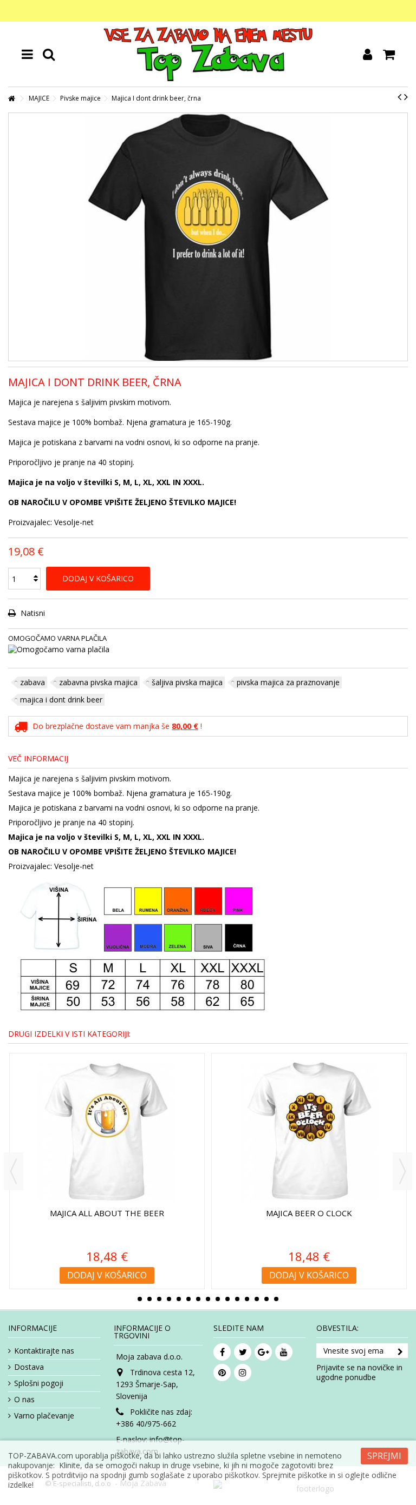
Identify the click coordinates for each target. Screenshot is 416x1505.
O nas (24, 1399)
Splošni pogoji (38, 1383)
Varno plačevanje (44, 1416)
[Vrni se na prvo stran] (11, 98)
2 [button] (149, 1299)
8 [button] (208, 1299)
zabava (32, 682)
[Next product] (406, 96)
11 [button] (237, 1299)
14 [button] (266, 1299)
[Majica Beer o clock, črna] (150, 1131)
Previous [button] (13, 1171)
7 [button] (198, 1299)
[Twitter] (242, 1352)
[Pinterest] (222, 1372)
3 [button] (159, 1299)
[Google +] (263, 1352)
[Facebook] (222, 1352)
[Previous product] (399, 96)
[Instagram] (242, 1372)
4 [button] (169, 1299)
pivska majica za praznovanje (288, 682)
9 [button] (218, 1299)
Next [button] (402, 1171)
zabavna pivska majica (98, 682)
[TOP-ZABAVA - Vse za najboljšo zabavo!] (208, 54)
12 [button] (247, 1299)
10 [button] (227, 1299)
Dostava (29, 1367)
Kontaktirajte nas (44, 1351)
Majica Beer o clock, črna (150, 1213)
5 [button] (179, 1299)
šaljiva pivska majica (187, 682)
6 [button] (188, 1299)
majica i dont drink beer (61, 699)
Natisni (31, 613)
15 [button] (276, 1299)
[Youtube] (283, 1352)
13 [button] (257, 1299)
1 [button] (140, 1299)
